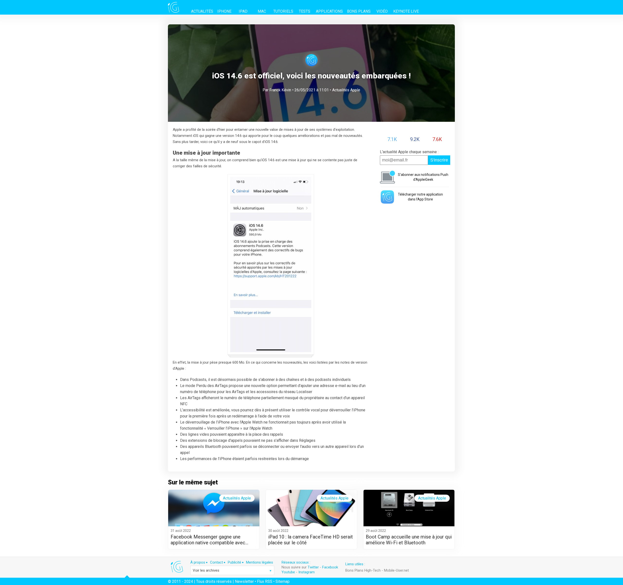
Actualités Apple (346, 90)
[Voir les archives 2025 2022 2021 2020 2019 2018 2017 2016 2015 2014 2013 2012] (232, 570)
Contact (216, 562)
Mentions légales (259, 562)
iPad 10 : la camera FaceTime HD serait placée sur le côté (310, 540)
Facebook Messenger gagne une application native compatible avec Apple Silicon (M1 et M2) (208, 540)
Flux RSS (264, 581)
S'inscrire (439, 160)
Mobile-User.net (396, 570)
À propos (197, 562)
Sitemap (282, 581)
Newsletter (244, 581)
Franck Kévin (280, 90)
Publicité (234, 562)
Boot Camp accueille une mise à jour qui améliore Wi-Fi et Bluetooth (409, 540)
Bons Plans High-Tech (363, 570)
